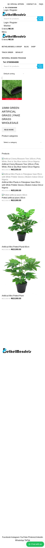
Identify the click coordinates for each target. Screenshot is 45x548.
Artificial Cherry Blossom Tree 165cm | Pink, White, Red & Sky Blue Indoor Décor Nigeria (20, 165)
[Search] (40, 18)
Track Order (7, 453)
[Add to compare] (5, 103)
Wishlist (5, 458)
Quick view (11, 103)
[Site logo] (14, 14)
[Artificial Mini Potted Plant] (22, 273)
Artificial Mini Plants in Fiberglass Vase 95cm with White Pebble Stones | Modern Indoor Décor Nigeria (22, 185)
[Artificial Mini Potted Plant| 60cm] (22, 224)
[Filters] (3, 545)
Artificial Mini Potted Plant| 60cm (15, 247)
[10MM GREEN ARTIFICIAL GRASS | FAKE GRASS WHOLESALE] (12, 90)
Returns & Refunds (10, 525)
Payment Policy (8, 520)
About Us (6, 440)
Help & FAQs (7, 516)
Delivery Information (10, 511)
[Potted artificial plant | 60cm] (14, 195)
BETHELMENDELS (23, 532)
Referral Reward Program (13, 462)
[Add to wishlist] (18, 103)
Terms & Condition (10, 529)
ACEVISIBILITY (23, 534)
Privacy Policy (8, 449)
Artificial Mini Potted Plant (13, 296)
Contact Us (6, 444)
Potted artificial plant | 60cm (13, 198)
